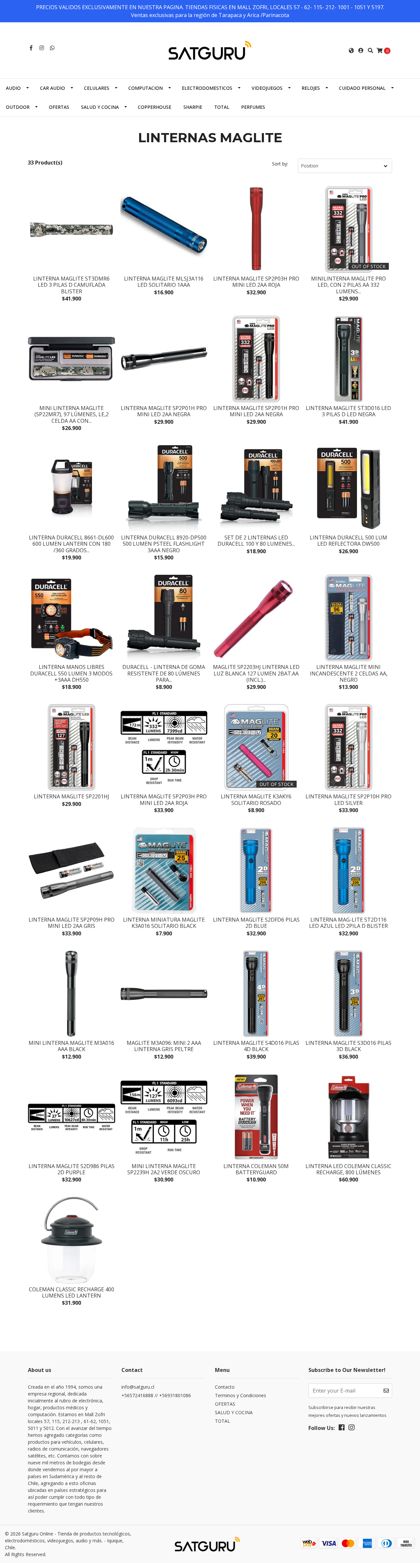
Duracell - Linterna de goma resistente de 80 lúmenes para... (163, 673)
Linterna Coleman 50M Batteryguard (256, 1169)
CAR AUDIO (52, 88)
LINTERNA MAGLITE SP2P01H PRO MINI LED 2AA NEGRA (164, 411)
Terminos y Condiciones (240, 1395)
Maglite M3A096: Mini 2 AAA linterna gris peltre (164, 1046)
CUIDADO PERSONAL (362, 88)
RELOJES (311, 88)
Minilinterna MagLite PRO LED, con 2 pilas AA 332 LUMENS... (348, 285)
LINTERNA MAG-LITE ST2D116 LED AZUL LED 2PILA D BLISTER (348, 922)
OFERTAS (59, 107)
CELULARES (96, 88)
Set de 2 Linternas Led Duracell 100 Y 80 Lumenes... (256, 540)
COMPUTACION (145, 88)
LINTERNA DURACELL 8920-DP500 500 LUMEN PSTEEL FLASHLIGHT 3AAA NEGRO (163, 544)
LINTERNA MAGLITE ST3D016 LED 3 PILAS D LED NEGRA (348, 411)
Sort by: (280, 164)
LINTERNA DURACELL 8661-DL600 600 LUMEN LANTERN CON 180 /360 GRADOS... (71, 544)
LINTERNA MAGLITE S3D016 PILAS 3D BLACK (348, 1046)
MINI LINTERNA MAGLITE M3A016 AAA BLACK (71, 1046)
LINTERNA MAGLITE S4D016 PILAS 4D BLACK (256, 1046)
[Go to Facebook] (31, 47)
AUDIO (13, 88)
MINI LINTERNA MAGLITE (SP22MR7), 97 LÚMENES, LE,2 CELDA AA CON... (71, 414)
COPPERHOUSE (154, 107)
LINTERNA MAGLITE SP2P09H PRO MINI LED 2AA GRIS (72, 922)
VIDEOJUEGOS (267, 88)
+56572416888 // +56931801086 (156, 1395)
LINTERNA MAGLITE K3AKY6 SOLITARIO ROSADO (256, 799)
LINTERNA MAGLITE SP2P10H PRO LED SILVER (348, 799)
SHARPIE (192, 107)
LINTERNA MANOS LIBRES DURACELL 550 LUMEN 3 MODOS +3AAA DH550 (71, 673)
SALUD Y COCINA (100, 107)
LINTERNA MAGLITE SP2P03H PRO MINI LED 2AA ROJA (256, 281)
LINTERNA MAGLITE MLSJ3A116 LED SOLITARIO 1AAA (163, 281)
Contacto (225, 1387)
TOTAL (221, 107)
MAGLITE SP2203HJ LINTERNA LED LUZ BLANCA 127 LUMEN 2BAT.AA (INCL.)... (256, 673)
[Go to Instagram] (41, 47)
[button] (351, 50)
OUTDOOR (18, 107)
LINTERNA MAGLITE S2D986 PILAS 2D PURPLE (72, 1169)
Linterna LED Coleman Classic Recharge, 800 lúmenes (348, 1169)
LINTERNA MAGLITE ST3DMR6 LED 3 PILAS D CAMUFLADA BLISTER (71, 285)
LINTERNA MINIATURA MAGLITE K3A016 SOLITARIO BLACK (164, 922)
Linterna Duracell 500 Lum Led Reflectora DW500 (348, 540)
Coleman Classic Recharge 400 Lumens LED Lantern (71, 1292)
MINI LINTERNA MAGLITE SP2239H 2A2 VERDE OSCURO (163, 1169)
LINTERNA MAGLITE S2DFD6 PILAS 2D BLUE (256, 922)
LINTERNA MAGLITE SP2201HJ (71, 796)
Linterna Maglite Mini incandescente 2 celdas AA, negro (349, 673)
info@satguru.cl (137, 1387)
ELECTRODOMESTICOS (207, 88)
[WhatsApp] (52, 47)
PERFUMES (253, 107)
